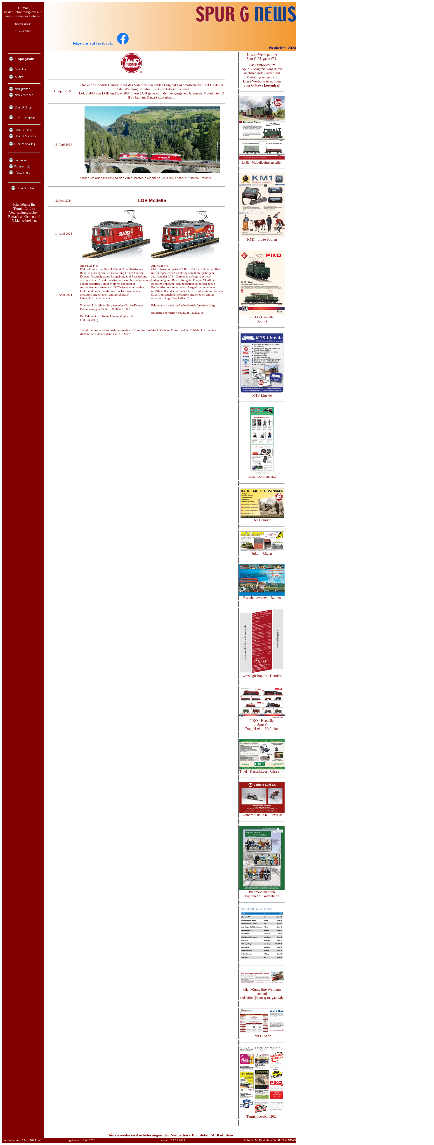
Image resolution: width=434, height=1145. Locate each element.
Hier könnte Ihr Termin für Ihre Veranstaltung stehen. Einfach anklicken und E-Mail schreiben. (24, 212)
